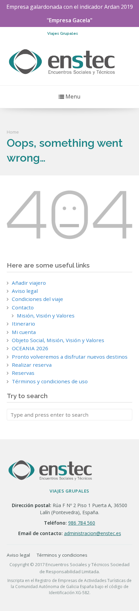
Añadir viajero (29, 282)
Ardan (111, 6)
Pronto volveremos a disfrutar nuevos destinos (70, 356)
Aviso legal (25, 290)
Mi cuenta (24, 332)
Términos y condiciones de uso (50, 381)
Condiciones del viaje (37, 299)
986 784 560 (81, 523)
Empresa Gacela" (70, 20)
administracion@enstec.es (92, 533)
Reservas (23, 372)
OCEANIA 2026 (30, 348)
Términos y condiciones (62, 555)
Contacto (23, 307)
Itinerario (23, 323)
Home (13, 132)
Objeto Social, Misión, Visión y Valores (58, 340)
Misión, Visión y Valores (46, 315)
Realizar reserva (32, 364)
